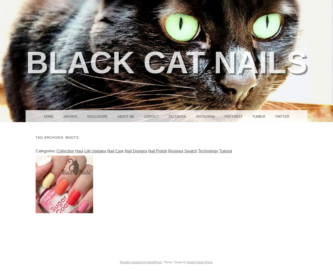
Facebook (177, 116)
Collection (65, 151)
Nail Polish (157, 151)
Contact (151, 116)
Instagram (205, 116)
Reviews (175, 151)
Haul (79, 151)
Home (49, 116)
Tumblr (258, 116)
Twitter (282, 116)
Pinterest (234, 116)
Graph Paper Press (200, 262)
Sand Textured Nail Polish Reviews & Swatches (64, 184)
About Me (126, 116)
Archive (70, 116)
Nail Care (115, 151)
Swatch (190, 151)
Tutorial (225, 151)
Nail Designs (136, 151)
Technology (208, 151)
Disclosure (97, 116)
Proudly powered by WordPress (141, 262)
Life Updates (95, 151)
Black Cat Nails (166, 62)
